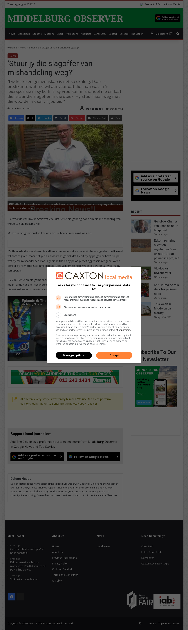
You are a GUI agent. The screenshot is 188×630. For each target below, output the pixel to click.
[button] (94, 315)
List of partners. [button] (122, 330)
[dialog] (94, 315)
